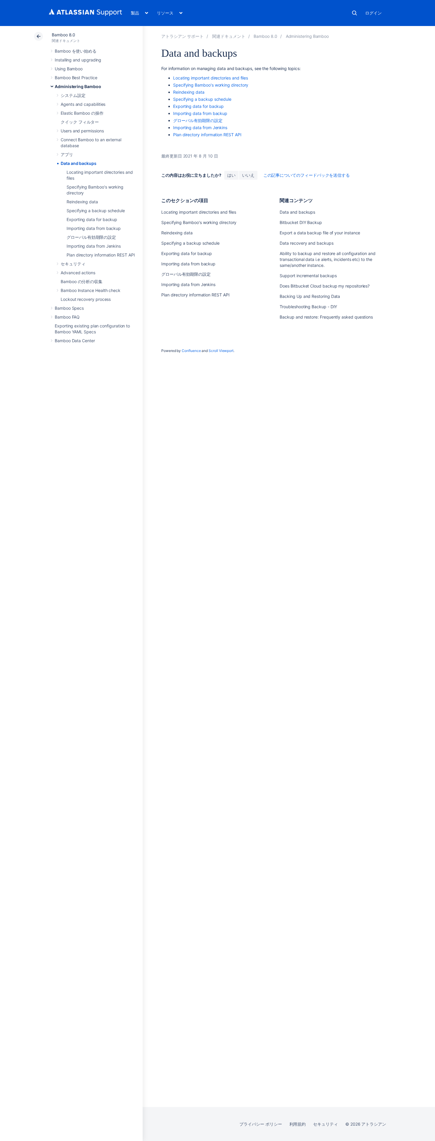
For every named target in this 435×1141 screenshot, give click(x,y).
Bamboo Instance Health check (90, 290)
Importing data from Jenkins (94, 246)
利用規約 (297, 1124)
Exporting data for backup (92, 219)
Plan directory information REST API (101, 254)
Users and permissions (82, 130)
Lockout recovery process (86, 299)
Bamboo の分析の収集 (81, 281)
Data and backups (78, 163)
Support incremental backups (308, 275)
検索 (354, 13)
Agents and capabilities (83, 104)
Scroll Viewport (221, 350)
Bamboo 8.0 (63, 34)
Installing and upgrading (78, 59)
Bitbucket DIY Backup (301, 222)
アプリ (67, 154)
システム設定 (73, 95)
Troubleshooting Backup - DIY (308, 306)
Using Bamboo (69, 68)
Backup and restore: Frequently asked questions (326, 316)
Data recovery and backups (306, 243)
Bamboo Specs (69, 308)
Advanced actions (78, 272)
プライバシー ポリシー (260, 1124)
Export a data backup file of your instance (320, 232)
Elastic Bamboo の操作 (82, 113)
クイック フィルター (80, 121)
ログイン (373, 12)
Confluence (191, 350)
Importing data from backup (94, 228)
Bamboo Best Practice (76, 77)
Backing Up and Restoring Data (310, 296)
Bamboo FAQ (67, 316)
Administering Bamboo (78, 86)
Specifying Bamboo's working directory (210, 84)
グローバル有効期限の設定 (91, 237)
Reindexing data (82, 201)
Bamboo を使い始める (75, 50)
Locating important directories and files (210, 77)
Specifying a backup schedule (96, 210)
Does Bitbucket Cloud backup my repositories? (325, 285)
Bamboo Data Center (75, 340)
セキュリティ (73, 263)
